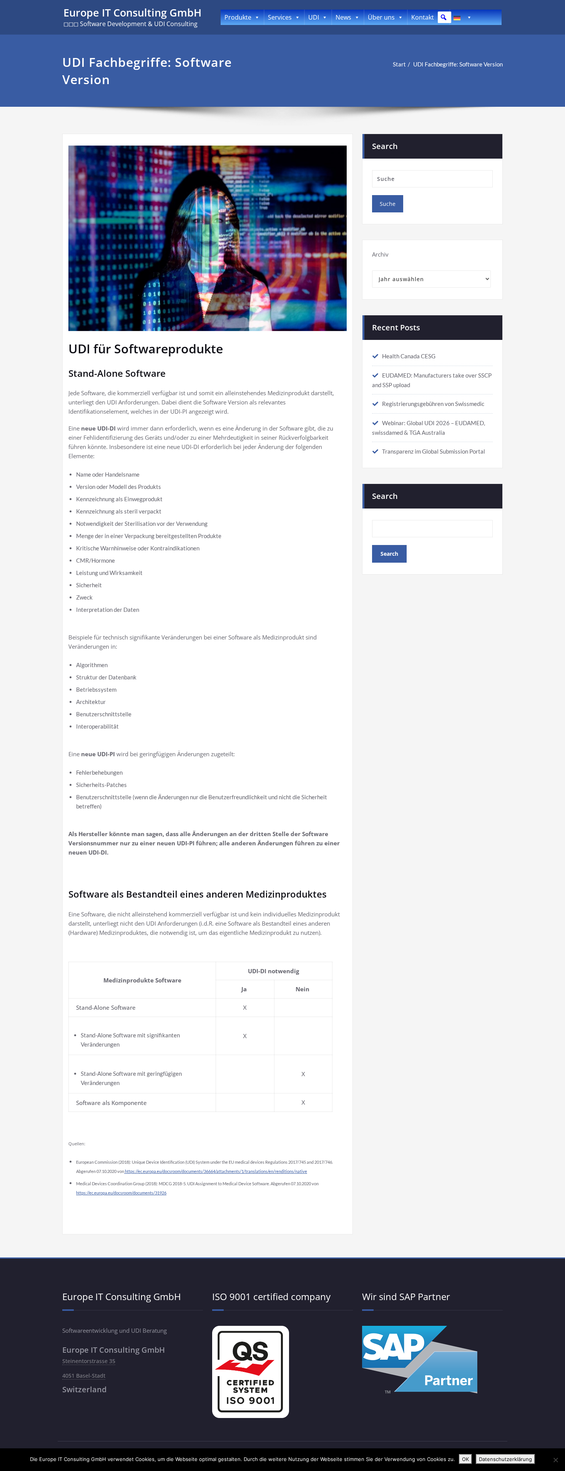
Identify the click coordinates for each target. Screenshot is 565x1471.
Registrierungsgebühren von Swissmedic (433, 403)
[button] (443, 17)
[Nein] (555, 1460)
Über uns (381, 17)
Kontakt (422, 17)
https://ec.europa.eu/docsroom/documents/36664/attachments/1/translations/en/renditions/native (215, 1171)
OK (465, 1459)
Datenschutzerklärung (505, 1459)
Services (280, 17)
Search (385, 496)
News (343, 17)
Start (399, 64)
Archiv (380, 254)
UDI (313, 17)
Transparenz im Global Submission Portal (433, 451)
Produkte (237, 17)
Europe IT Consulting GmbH (132, 12)
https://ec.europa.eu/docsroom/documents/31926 (121, 1192)
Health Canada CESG (408, 356)
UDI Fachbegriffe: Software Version (458, 64)
